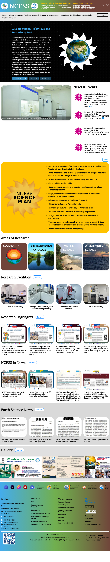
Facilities (27, 15)
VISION (34, 78)
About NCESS (35, 499)
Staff (32, 502)
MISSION (45, 78)
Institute (11, 15)
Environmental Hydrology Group (40, 517)
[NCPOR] (92, 489)
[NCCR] (43, 489)
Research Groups (39, 15)
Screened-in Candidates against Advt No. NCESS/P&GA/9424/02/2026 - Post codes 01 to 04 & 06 (96, 131)
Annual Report (63, 505)
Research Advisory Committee (37, 506)
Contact (12, 18)
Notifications (75, 15)
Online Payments (66, 499)
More (106, 160)
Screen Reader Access (93, 524)
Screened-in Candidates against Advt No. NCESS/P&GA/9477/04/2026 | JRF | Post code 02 (96, 115)
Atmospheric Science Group (41, 525)
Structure (19, 15)
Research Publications (66, 508)
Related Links (87, 15)
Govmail (61, 520)
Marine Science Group (39, 522)
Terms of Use (89, 516)
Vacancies (62, 515)
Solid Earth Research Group (40, 513)
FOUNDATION (20, 78)
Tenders (5, 18)
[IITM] (74, 489)
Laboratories (35, 510)
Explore (37, 277)
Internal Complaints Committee (65, 511)
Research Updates (64, 502)
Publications (64, 15)
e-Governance (53, 15)
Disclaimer (89, 519)
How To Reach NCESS (65, 523)
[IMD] (58, 489)
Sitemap (90, 521)
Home (4, 15)
